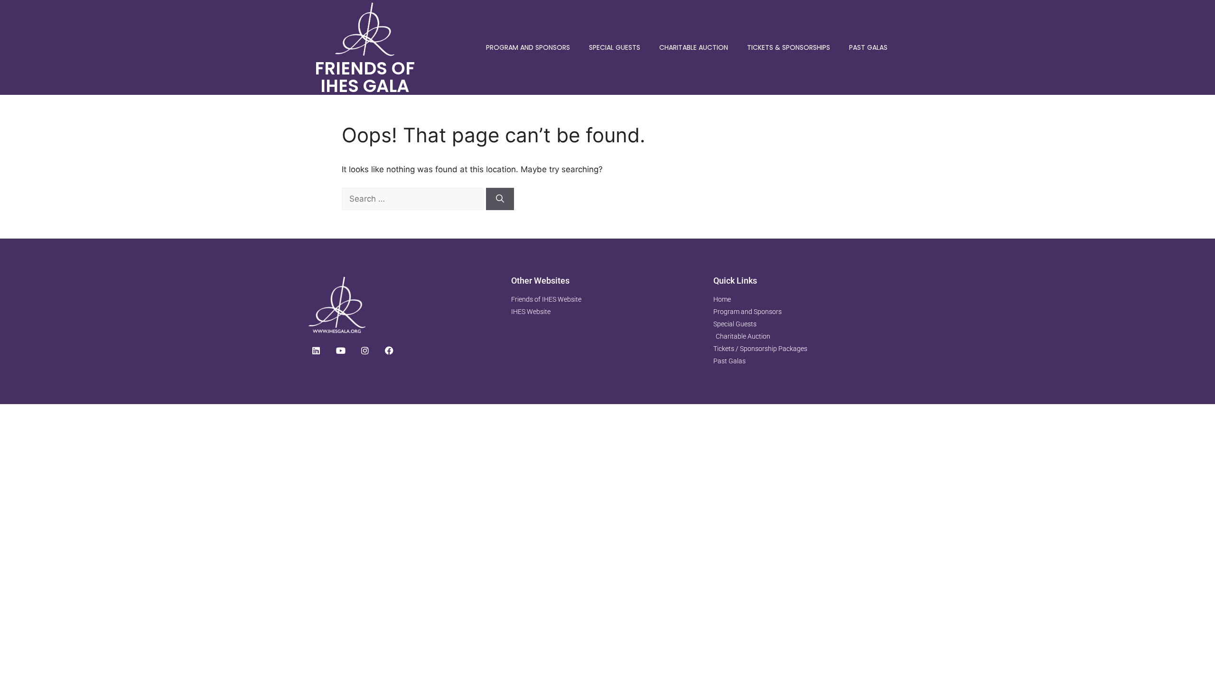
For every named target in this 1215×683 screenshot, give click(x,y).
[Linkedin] (316, 350)
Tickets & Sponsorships (788, 47)
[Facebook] (389, 350)
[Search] (500, 199)
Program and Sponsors (528, 47)
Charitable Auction (693, 47)
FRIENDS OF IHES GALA (365, 77)
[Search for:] (414, 198)
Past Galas (868, 47)
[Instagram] (365, 350)
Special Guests (614, 47)
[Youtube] (340, 350)
